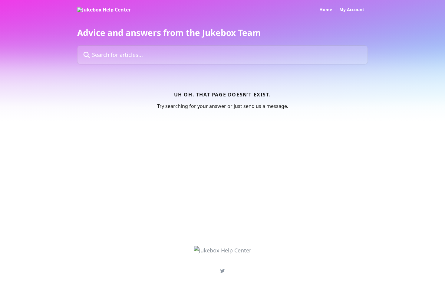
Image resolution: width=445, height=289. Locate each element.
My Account (351, 10)
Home (325, 10)
